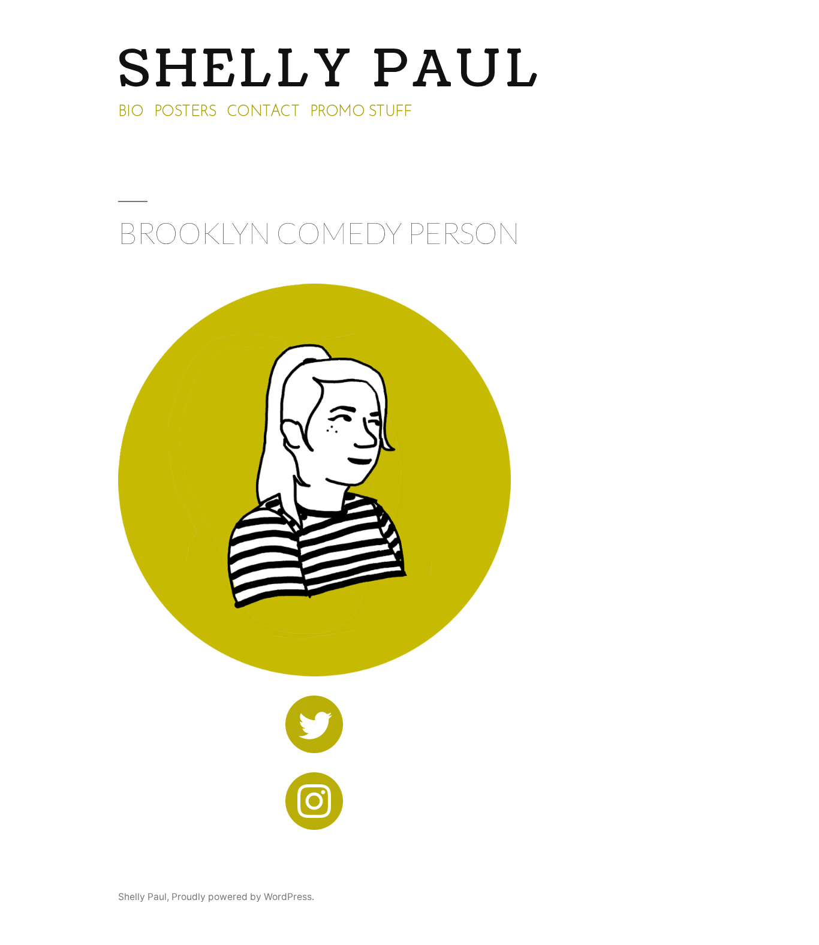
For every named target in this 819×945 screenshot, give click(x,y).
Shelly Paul (330, 69)
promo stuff (361, 111)
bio (131, 111)
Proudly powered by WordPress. (242, 896)
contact (263, 111)
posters (185, 111)
